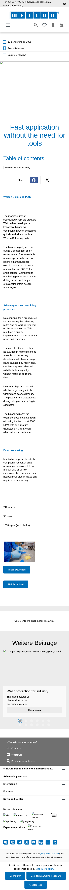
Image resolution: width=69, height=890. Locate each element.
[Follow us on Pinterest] (42, 842)
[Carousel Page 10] (37, 724)
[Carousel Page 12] (48, 724)
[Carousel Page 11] (43, 724)
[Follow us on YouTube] (35, 842)
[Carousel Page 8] (25, 724)
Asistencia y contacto (15, 776)
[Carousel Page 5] (43, 720)
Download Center (13, 799)
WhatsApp (16, 754)
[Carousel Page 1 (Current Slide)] (20, 720)
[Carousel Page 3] (31, 720)
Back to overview (17, 55)
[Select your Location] (64, 4)
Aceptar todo (35, 884)
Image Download (17, 569)
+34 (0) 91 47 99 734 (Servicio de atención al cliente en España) (27, 4)
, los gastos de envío (49, 854)
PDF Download (16, 584)
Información (10, 783)
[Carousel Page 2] (25, 720)
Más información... (45, 868)
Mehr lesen (34, 710)
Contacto (16, 748)
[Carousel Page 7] (20, 724)
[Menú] (7, 25)
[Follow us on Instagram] (13, 842)
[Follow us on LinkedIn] (49, 842)
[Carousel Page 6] (48, 720)
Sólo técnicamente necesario (46, 875)
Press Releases (16, 48)
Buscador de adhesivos (23, 761)
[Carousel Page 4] (37, 720)
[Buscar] (35, 25)
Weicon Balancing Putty (17, 167)
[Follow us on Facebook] (20, 842)
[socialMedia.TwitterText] (27, 842)
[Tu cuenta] (53, 25)
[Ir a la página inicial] (34, 15)
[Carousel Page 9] (31, 724)
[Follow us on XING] (55, 842)
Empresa (8, 791)
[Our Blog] (6, 842)
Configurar (15, 875)
